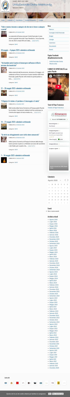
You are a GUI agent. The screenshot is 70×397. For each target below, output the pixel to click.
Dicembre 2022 (54, 315)
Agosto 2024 (53, 272)
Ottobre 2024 (53, 267)
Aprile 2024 (53, 280)
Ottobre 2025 (53, 241)
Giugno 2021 (53, 355)
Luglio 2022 (53, 326)
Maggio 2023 (53, 304)
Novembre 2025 (54, 239)
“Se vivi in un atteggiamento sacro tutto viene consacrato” (20, 134)
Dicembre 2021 (53, 342)
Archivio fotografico (30, 20)
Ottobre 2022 (53, 320)
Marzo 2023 (53, 309)
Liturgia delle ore (58, 144)
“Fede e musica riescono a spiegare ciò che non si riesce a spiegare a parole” (23, 28)
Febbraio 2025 (53, 259)
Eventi (51, 49)
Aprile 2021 (52, 359)
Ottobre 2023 (53, 294)
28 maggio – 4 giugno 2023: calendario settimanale (18, 50)
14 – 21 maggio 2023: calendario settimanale (16, 121)
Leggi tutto (35, 40)
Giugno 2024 (53, 276)
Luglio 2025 (53, 248)
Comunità (9, 20)
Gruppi (51, 36)
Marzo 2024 (53, 283)
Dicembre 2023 (54, 289)
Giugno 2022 (53, 328)
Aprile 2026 (52, 228)
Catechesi (52, 43)
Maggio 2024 (53, 278)
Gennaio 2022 (53, 339)
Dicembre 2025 (54, 237)
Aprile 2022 (52, 333)
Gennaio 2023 (53, 313)
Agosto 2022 (53, 324)
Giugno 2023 (53, 302)
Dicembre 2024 (54, 263)
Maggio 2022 (53, 331)
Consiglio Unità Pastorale (56, 33)
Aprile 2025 (52, 254)
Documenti (52, 46)
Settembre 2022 (54, 322)
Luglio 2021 (52, 352)
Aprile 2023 (52, 307)
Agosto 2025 (53, 246)
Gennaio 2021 (53, 365)
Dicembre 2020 (54, 368)
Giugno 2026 (53, 224)
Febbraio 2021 (53, 363)
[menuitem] (3, 20)
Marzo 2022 (53, 335)
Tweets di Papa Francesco (56, 108)
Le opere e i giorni (58, 159)
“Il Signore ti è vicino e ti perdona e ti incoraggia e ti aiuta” (20, 101)
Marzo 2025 (53, 256)
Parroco (51, 29)
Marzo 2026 (53, 230)
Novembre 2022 (54, 317)
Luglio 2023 (53, 300)
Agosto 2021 (53, 350)
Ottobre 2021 (53, 346)
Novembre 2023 (54, 291)
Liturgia (51, 39)
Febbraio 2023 (53, 311)
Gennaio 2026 (53, 235)
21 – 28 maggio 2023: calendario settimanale (16, 88)
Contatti (41, 20)
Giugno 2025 (53, 250)
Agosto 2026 (53, 219)
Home (3, 20)
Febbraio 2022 (53, 337)
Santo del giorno (58, 125)
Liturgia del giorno (58, 135)
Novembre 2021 (54, 344)
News (16, 44)
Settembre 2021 (54, 348)
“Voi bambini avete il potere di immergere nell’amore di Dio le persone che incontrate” (20, 64)
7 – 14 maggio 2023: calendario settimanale (15, 155)
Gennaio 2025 (53, 261)
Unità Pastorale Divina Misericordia (32, 4)
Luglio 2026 (53, 221)
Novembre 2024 (54, 265)
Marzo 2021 (52, 361)
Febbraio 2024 (53, 285)
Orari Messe (19, 20)
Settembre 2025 (54, 243)
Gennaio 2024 (53, 287)
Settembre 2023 (54, 296)
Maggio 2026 (53, 226)
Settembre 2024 (54, 269)
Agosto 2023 (53, 298)
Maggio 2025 (53, 252)
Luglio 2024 (53, 274)
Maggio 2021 (53, 357)
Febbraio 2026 (53, 232)
